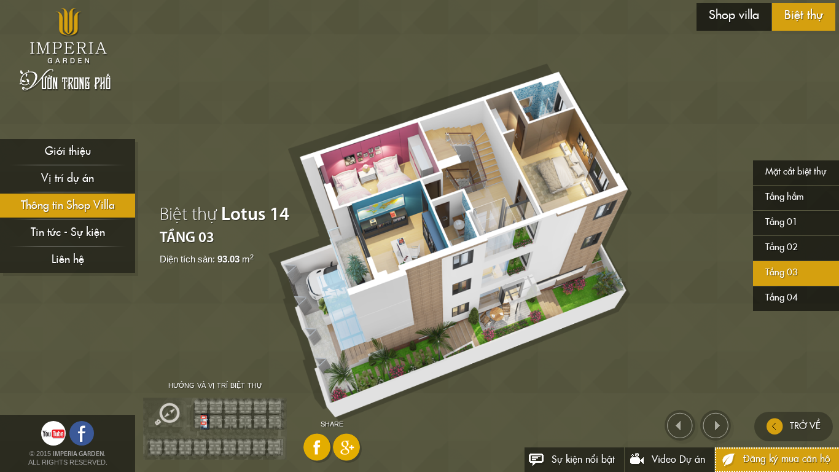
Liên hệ (68, 259)
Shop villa (734, 15)
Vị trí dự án (67, 178)
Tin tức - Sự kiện (68, 232)
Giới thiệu (68, 151)
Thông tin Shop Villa (68, 205)
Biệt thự (803, 15)
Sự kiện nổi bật (583, 459)
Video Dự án (678, 459)
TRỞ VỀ (805, 426)
